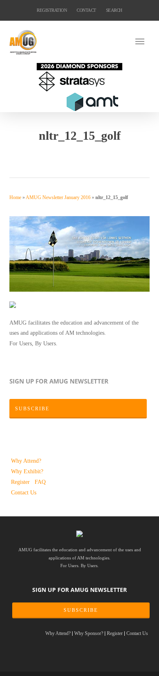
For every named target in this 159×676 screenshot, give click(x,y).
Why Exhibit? (27, 471)
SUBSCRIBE (81, 610)
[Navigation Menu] (142, 41)
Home (15, 197)
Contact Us (23, 492)
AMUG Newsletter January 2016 (58, 197)
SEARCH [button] (114, 10)
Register (21, 482)
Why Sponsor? (88, 633)
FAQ (40, 482)
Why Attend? (26, 460)
